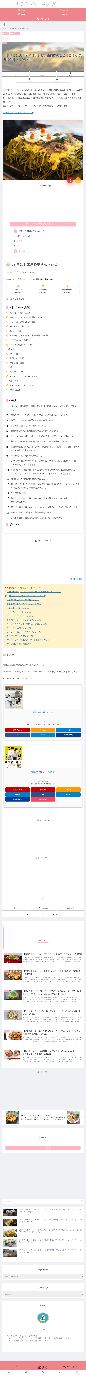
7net (17, 735)
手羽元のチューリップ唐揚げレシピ (23, 620)
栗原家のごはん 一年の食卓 (43, 772)
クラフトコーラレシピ (17, 608)
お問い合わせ (43, 1367)
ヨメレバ (46, 721)
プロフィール (43, 1369)
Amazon (43, 730)
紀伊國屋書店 (68, 735)
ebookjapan (43, 799)
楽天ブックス (17, 730)
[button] (56, 80)
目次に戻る (77, 579)
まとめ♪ (21, 251)
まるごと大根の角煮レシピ (19, 636)
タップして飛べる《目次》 (42, 224)
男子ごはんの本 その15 (43, 712)
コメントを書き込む (43, 1148)
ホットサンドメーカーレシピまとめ (23, 604)
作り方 (19, 241)
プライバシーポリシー (71, 1367)
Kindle (68, 730)
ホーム (15, 1367)
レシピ (6, 33)
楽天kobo (43, 790)
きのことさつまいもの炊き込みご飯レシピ (26, 624)
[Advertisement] (43, 203)
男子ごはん (15, 33)
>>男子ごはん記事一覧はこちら (17, 113)
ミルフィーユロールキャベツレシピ (23, 632)
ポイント (20, 246)
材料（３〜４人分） (24, 236)
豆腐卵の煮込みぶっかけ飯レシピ (22, 600)
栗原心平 (7, 38)
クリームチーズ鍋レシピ (18, 612)
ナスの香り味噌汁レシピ (18, 628)
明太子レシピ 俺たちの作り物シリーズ (26, 596)
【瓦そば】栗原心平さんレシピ (31, 231)
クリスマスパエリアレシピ (19, 616)
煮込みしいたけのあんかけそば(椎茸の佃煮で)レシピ (30, 640)
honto (43, 735)
